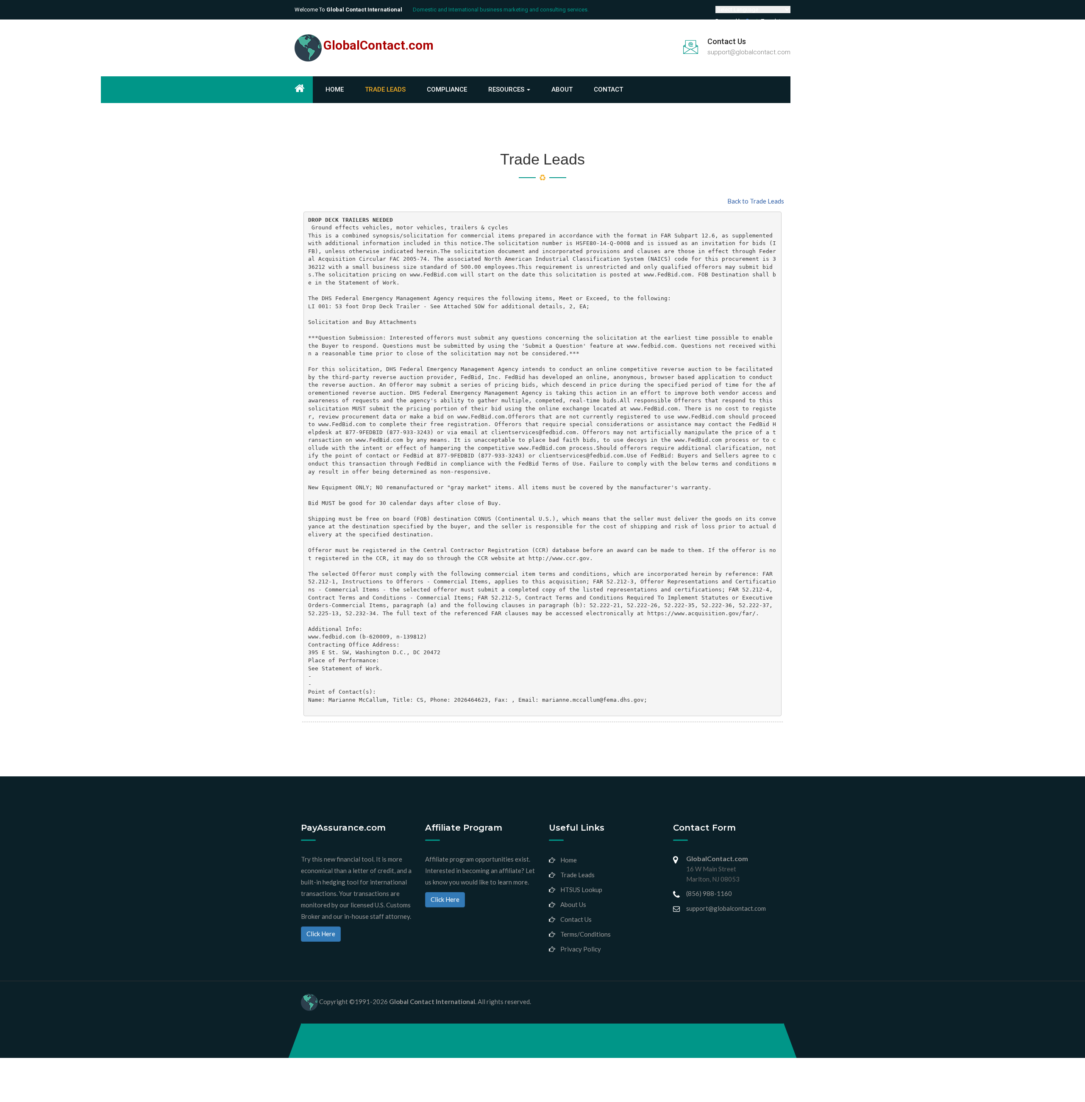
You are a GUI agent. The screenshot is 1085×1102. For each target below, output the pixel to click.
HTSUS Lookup (581, 889)
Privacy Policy (580, 949)
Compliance (447, 89)
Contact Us (576, 919)
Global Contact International (432, 1001)
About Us (573, 904)
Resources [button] (507, 89)
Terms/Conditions (585, 934)
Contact (608, 89)
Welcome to (348, 9)
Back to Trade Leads (755, 201)
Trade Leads (385, 89)
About (562, 89)
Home (335, 89)
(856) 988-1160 (709, 893)
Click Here (320, 933)
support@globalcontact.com (748, 52)
